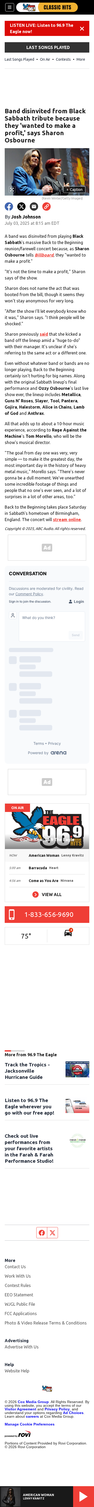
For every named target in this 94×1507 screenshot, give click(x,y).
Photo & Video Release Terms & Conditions (46, 1323)
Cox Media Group (33, 1402)
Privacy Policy (57, 1409)
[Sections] (9, 7)
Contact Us (15, 1266)
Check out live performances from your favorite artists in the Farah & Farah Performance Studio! (29, 1148)
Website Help (17, 1370)
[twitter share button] (21, 206)
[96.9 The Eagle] (47, 7)
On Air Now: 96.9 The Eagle (47, 839)
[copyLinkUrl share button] (46, 206)
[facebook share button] (9, 206)
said (44, 334)
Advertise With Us (22, 1347)
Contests (63, 59)
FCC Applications (21, 1313)
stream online (67, 519)
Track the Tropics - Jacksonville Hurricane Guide (27, 1071)
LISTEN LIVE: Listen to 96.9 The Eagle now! (41, 28)
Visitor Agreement (20, 1409)
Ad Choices (73, 1413)
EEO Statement (19, 1294)
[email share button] (34, 206)
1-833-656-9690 (49, 914)
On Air (45, 59)
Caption (74, 189)
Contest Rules (18, 1285)
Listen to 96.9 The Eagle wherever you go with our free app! (29, 1106)
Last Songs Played (19, 59)
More (81, 59)
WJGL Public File (20, 1304)
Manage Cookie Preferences (30, 1424)
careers (32, 1416)
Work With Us (18, 1276)
